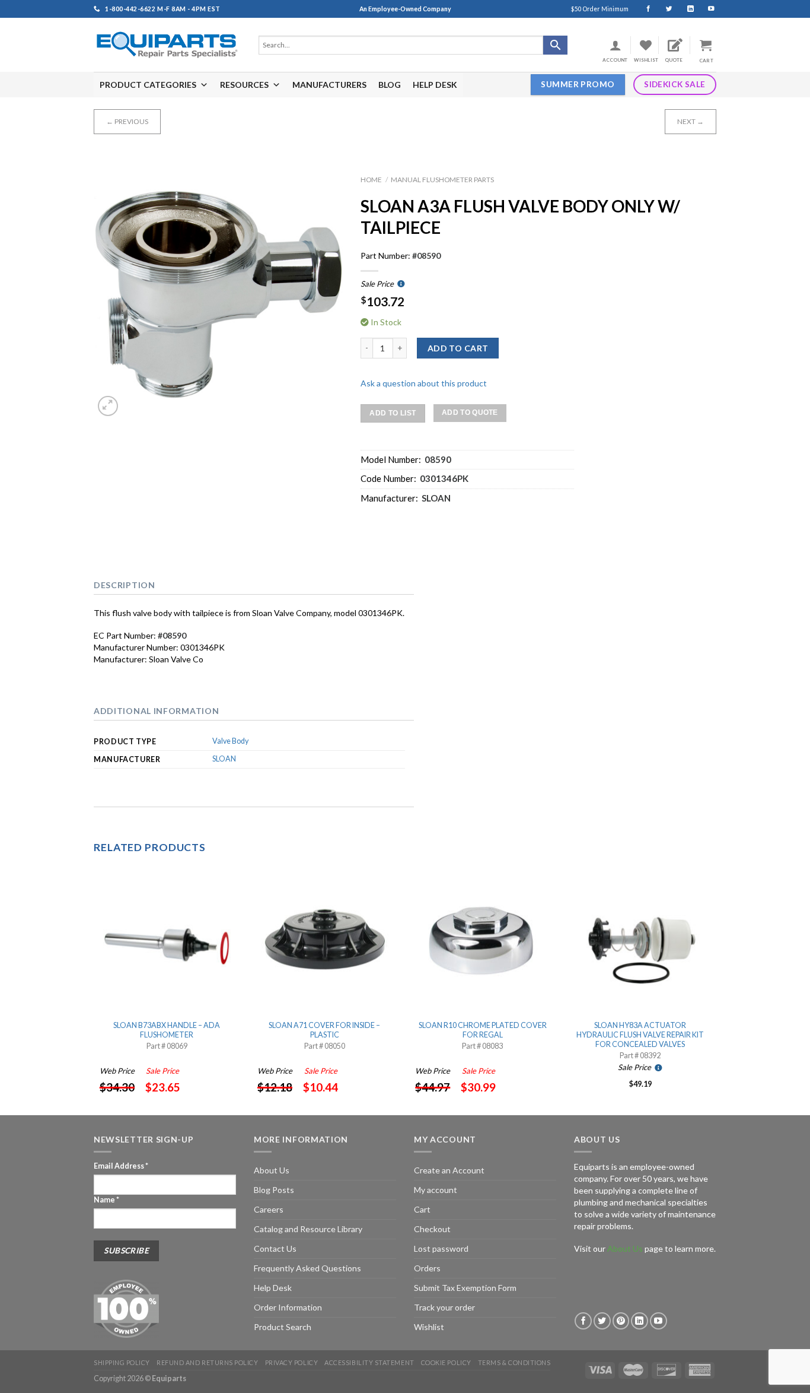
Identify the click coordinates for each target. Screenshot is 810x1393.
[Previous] (94, 990)
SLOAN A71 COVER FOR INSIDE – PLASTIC (324, 1030)
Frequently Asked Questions (307, 1268)
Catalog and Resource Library (308, 1229)
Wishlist (429, 1327)
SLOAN (224, 758)
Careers (268, 1209)
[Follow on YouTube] (706, 8)
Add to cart (458, 348)
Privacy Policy (291, 1362)
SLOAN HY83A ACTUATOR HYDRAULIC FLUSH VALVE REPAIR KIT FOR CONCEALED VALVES (640, 1035)
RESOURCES (244, 85)
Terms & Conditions (514, 1362)
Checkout (432, 1229)
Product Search (282, 1327)
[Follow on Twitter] (663, 8)
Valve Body (230, 741)
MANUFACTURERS (329, 85)
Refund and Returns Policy (207, 1362)
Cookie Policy (446, 1362)
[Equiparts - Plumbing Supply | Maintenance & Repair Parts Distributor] (167, 45)
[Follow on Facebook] (643, 8)
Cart (422, 1209)
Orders (427, 1268)
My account (435, 1190)
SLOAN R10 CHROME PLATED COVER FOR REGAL (483, 1030)
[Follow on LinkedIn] (685, 8)
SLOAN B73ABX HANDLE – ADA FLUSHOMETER (166, 1030)
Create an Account (449, 1170)
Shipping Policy (122, 1362)
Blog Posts (274, 1190)
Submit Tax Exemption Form (465, 1288)
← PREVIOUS (127, 121)
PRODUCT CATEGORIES (148, 85)
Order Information (288, 1307)
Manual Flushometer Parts (442, 179)
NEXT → (690, 121)
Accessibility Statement (369, 1362)
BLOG (389, 85)
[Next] (713, 990)
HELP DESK (435, 85)
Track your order (444, 1307)
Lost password (441, 1248)
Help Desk (273, 1288)
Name (106, 1199)
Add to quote (470, 412)
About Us (271, 1170)
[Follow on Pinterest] (621, 1320)
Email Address (121, 1166)
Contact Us (275, 1248)
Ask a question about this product (424, 383)
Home (371, 179)
